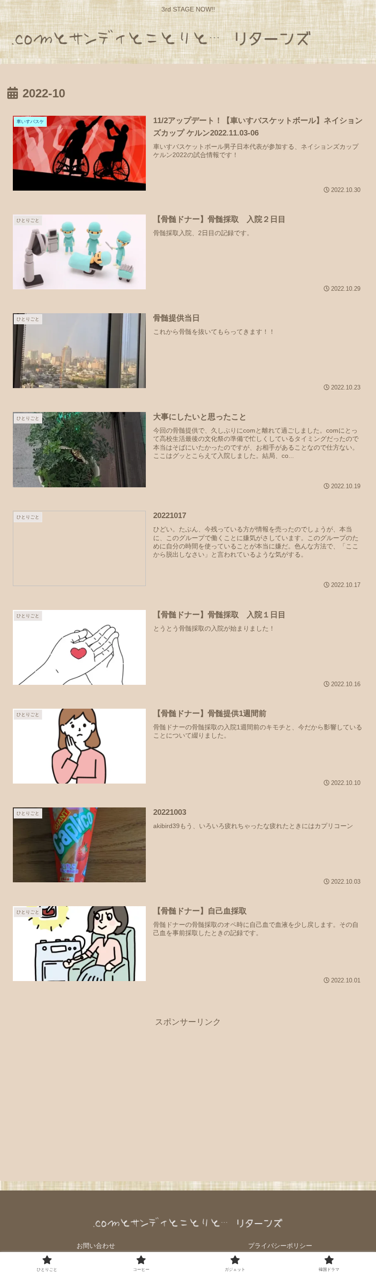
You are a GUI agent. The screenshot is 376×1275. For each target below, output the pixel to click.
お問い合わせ (96, 1245)
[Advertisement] (188, 1094)
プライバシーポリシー (280, 1245)
